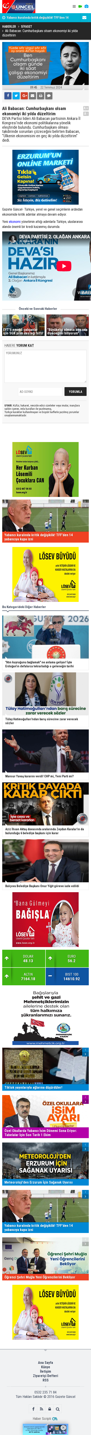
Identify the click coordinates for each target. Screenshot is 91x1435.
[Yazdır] (40, 95)
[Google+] (24, 95)
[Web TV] (80, 6)
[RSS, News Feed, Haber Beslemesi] (41, 1409)
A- (86, 114)
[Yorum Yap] (48, 95)
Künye (45, 1367)
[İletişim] (84, 17)
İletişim (45, 1371)
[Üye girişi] (50, 1409)
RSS (46, 1380)
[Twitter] (16, 95)
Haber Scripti (42, 1419)
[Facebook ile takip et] (33, 1409)
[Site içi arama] (58, 1409)
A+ (86, 108)
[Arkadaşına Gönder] (32, 95)
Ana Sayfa (45, 1363)
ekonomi (15, 222)
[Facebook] (7, 95)
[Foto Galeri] (86, 6)
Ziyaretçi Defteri (45, 1376)
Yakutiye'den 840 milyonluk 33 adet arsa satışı (38, 19)
